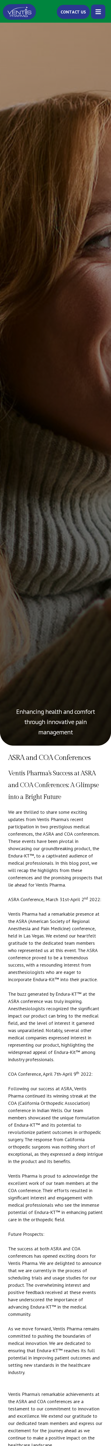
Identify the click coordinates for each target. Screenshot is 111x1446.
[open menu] (98, 12)
